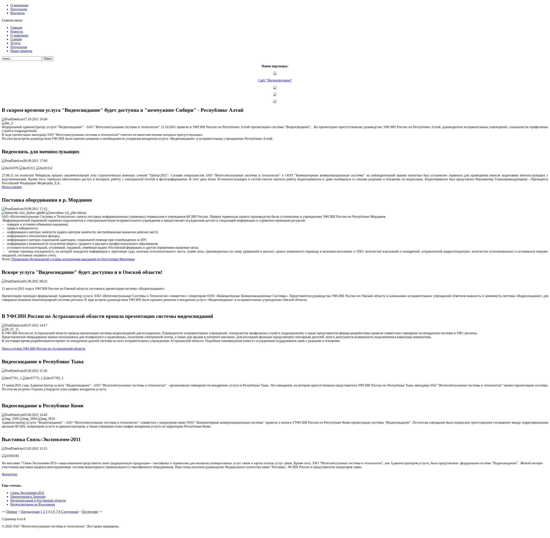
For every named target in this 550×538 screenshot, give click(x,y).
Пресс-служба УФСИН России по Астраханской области (43, 348)
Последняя (90, 511)
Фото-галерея (11, 187)
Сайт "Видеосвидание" (275, 80)
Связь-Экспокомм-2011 (27, 493)
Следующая (69, 511)
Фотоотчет (9, 474)
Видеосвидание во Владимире (32, 504)
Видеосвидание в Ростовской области (38, 500)
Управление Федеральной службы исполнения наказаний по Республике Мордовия (72, 259)
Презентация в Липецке (28, 496)
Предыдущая (30, 511)
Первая (11, 511)
